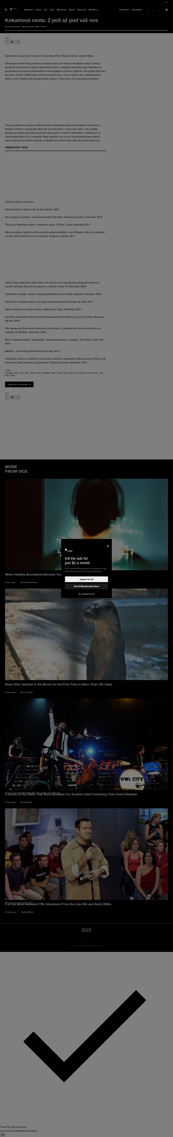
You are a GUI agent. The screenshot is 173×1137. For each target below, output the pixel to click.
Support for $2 (86, 579)
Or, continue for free (87, 594)
